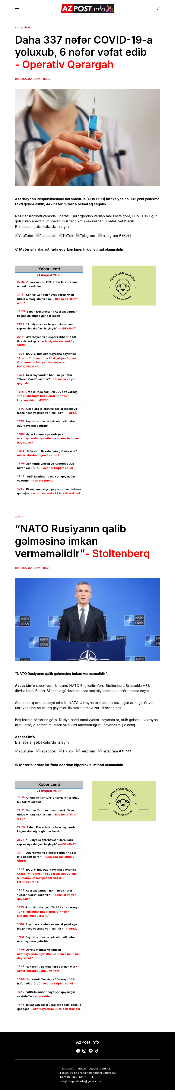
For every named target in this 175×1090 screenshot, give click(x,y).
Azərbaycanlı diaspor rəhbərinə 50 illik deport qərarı (46, 341)
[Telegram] (91, 1051)
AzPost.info (87, 1042)
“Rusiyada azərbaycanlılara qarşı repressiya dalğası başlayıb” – (46, 326)
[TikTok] (97, 1051)
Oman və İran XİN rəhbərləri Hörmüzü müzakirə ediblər (48, 284)
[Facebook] (78, 1051)
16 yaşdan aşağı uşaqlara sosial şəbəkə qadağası (49, 491)
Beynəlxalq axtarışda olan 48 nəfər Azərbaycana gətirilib (46, 423)
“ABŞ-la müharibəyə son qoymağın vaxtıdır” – (46, 478)
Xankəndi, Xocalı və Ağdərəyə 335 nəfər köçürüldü (46, 466)
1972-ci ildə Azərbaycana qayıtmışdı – (48, 360)
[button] (17, 8)
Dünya (19, 516)
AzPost (125, 235)
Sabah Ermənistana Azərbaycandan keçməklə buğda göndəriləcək (47, 313)
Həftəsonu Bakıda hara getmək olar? (48, 453)
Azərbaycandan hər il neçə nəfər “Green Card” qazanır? (47, 379)
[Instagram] (84, 1051)
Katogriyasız (24, 27)
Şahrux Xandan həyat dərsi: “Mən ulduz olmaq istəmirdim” (47, 299)
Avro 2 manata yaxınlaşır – (48, 438)
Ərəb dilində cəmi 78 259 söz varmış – (48, 396)
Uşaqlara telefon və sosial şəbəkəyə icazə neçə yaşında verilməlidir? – (47, 411)
